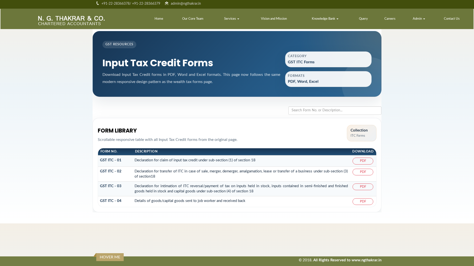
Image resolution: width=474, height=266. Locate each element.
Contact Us (452, 18)
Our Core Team (192, 18)
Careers (389, 18)
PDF (363, 161)
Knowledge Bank (324, 18)
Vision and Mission (274, 18)
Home (159, 18)
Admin (418, 18)
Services (230, 18)
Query (363, 18)
